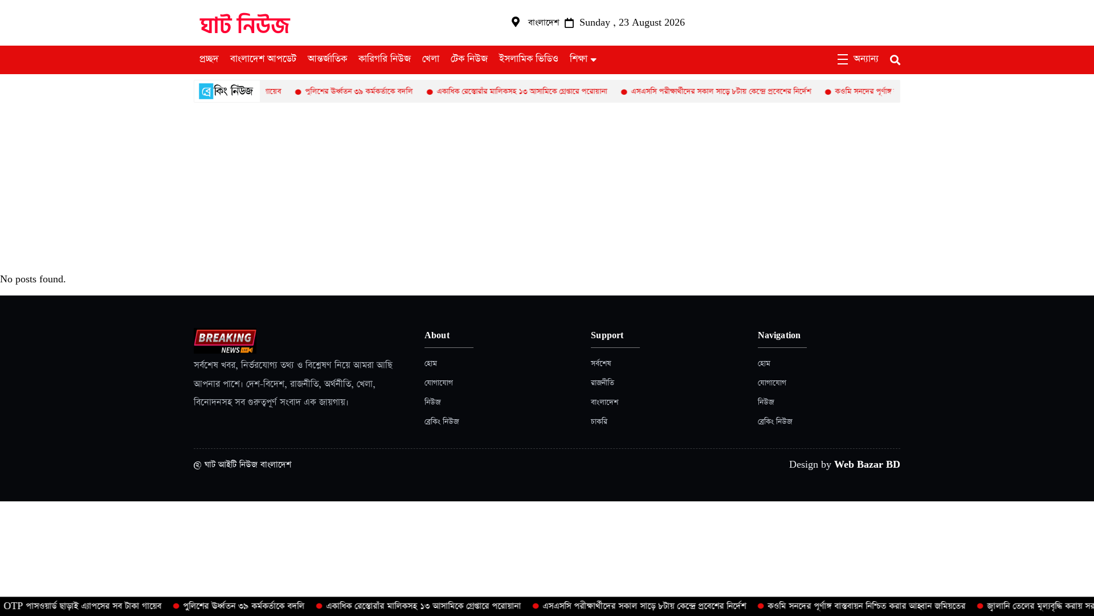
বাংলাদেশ (604, 402)
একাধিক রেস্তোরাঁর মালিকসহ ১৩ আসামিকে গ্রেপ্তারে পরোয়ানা (508, 91)
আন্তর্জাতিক (327, 59)
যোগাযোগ (438, 383)
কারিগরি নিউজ (384, 59)
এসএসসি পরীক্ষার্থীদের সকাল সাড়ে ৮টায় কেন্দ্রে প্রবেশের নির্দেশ (708, 91)
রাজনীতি (602, 383)
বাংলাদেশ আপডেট (263, 59)
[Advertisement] (547, 188)
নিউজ (432, 402)
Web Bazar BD (867, 465)
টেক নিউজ (469, 59)
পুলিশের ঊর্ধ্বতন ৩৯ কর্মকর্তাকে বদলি (345, 91)
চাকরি (599, 421)
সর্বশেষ (601, 363)
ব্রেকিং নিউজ (441, 421)
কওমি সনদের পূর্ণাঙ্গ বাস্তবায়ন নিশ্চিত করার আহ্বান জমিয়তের (856, 606)
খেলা (430, 59)
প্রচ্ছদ (209, 59)
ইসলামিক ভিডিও (528, 59)
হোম (430, 363)
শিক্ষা (578, 59)
